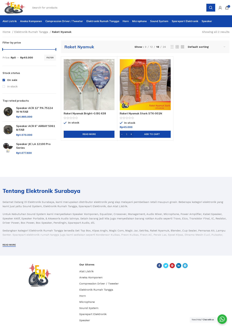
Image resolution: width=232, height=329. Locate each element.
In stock (11, 86)
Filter (50, 57)
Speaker (84, 320)
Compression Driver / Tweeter (99, 283)
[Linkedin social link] (178, 265)
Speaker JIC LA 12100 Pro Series (33, 145)
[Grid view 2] (177, 46)
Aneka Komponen (90, 277)
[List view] (172, 46)
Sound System (88, 308)
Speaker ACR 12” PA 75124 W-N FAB (34, 109)
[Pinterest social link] (172, 265)
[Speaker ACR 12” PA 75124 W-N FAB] (8, 112)
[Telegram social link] (185, 265)
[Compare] (112, 64)
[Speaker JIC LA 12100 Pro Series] (8, 148)
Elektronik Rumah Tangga (31, 31)
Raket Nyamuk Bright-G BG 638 (85, 113)
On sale (11, 80)
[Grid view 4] (182, 46)
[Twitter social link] (165, 265)
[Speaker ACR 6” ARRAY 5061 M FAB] (8, 130)
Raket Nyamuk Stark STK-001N (141, 113)
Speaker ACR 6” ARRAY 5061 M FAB (35, 127)
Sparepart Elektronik (92, 314)
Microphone (87, 302)
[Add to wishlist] (112, 80)
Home (7, 31)
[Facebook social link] (159, 265)
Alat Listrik (86, 271)
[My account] (220, 7)
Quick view (112, 72)
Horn (82, 295)
